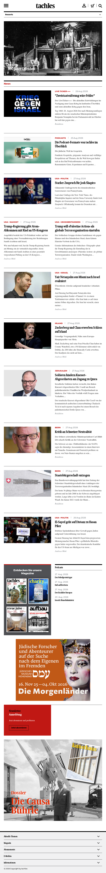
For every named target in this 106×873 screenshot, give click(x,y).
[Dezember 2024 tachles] (16, 591)
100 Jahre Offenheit (21, 69)
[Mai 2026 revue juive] (16, 620)
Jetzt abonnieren (18, 728)
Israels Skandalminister (64, 600)
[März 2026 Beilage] (38, 591)
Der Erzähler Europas (63, 593)
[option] (53, 48)
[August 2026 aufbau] (38, 620)
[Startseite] (45, 5)
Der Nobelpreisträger (63, 577)
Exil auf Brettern (61, 585)
